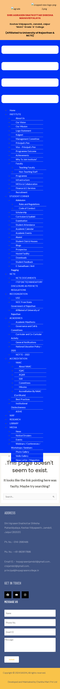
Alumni (19, 237)
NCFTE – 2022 (23, 354)
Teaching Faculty (27, 167)
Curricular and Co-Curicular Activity (26, 336)
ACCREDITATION (18, 358)
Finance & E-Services (26, 188)
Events (19, 439)
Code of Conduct (27, 208)
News (18, 431)
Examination (21, 221)
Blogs (18, 245)
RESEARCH (15, 419)
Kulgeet (19, 135)
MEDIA (13, 427)
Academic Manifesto (25, 322)
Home (12, 110)
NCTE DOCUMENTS (26, 278)
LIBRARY (14, 423)
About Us (20, 118)
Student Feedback (24, 262)
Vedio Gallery (22, 456)
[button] (30, 74)
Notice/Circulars (23, 435)
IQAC (21, 370)
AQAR (22, 374)
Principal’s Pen (23, 143)
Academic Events (24, 233)
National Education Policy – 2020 (26, 348)
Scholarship (21, 212)
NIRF (12, 415)
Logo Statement (23, 130)
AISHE (19, 411)
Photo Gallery (22, 452)
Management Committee (27, 139)
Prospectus (21, 249)
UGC (18, 298)
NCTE (12, 274)
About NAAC (25, 366)
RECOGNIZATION (19, 294)
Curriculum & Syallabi (25, 216)
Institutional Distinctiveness (19, 405)
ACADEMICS (16, 318)
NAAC (19, 362)
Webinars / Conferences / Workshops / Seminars (25, 446)
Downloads (21, 257)
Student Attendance (25, 225)
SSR (21, 379)
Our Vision (21, 122)
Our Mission (21, 126)
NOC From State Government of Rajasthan (23, 304)
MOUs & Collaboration (26, 184)
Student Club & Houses (27, 241)
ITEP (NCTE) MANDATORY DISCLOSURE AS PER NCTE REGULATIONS (26, 286)
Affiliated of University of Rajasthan (25, 312)
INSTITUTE (15, 114)
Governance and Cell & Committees (24, 328)
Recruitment (21, 192)
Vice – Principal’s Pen (26, 147)
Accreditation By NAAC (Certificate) (27, 393)
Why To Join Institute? (26, 159)
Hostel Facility (22, 253)
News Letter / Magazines (28, 460)
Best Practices (23, 399)
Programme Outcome (26, 151)
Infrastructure (23, 180)
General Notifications (26, 342)
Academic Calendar (25, 229)
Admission (20, 200)
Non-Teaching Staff (28, 172)
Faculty (19, 163)
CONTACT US (16, 464)
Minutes (23, 387)
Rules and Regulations (29, 204)
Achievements (22, 155)
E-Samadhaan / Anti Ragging (22, 268)
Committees (24, 383)
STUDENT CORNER (19, 196)
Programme (21, 176)
